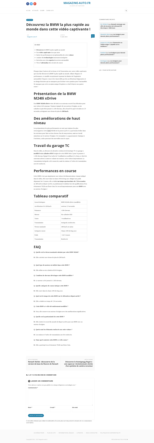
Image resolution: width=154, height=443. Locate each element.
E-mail (52, 407)
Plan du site (51, 433)
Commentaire (33, 388)
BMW (49, 131)
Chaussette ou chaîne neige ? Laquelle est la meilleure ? (111, 44)
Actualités (35, 10)
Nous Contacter (91, 433)
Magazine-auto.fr (32, 37)
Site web (75, 407)
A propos (80, 433)
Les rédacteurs (39, 433)
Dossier (42, 10)
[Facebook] (27, 3)
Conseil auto (50, 10)
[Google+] (34, 3)
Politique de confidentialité (110, 433)
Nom (30, 407)
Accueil (28, 10)
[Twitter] (31, 3)
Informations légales (66, 433)
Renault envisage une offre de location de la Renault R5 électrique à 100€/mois (112, 26)
